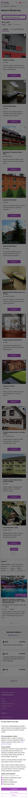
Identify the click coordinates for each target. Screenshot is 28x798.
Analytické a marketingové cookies (12, 778)
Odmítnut (14, 795)
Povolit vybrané (14, 792)
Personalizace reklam (8, 784)
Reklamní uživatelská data (10, 782)
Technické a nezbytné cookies (11, 775)
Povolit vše (14, 789)
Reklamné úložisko (8, 780)
